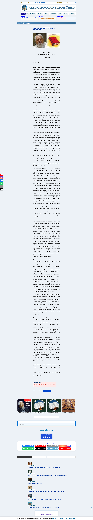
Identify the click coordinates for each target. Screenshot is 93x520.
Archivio (54, 13)
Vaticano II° (36, 13)
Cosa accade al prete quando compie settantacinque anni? (46, 491)
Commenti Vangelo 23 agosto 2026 (47, 18)
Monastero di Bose (40, 379)
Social (29, 13)
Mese (39, 456)
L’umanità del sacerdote (35, 483)
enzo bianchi (47, 390)
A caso (48, 13)
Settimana (25, 456)
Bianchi (61, 13)
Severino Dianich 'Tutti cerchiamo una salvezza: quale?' (29, 18)
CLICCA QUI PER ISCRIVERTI (26, 2)
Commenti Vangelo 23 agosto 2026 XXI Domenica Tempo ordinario (47, 475)
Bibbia (66, 13)
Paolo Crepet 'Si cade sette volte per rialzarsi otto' (44, 467)
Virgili (42, 13)
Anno (53, 456)
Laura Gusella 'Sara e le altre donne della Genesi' (43, 507)
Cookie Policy (54, 518)
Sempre (68, 456)
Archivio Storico (46, 421)
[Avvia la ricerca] (35, 417)
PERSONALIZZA (62, 518)
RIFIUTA (67, 518)
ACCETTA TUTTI (72, 518)
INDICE (23, 13)
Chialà (72, 13)
